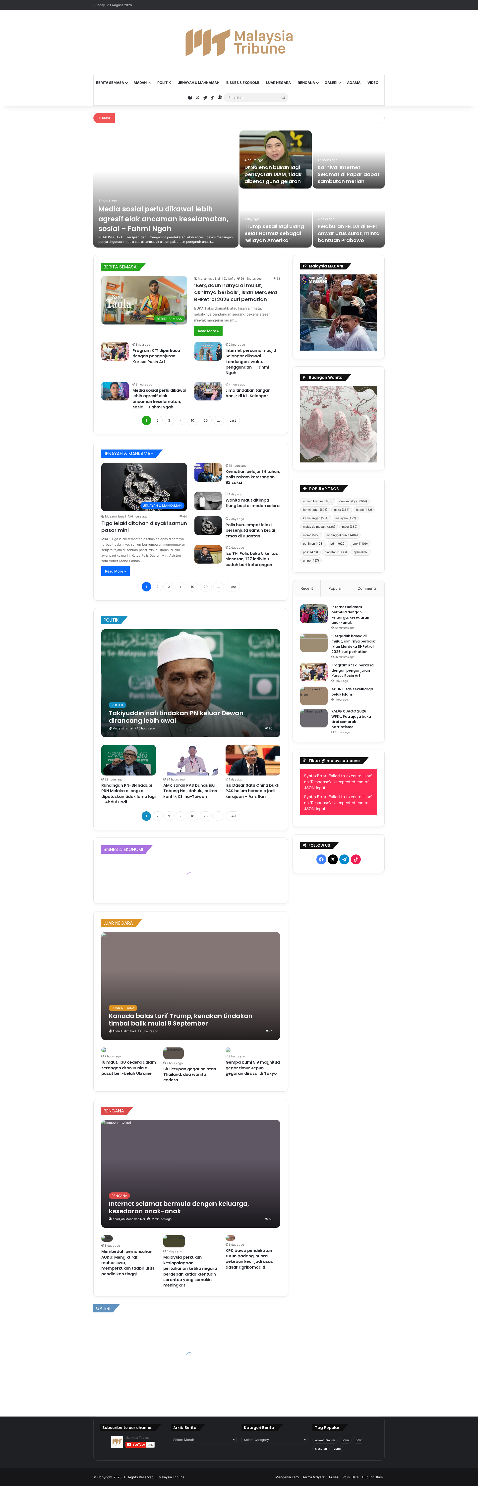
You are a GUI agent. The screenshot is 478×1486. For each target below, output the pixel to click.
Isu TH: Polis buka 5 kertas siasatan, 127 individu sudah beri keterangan (252, 559)
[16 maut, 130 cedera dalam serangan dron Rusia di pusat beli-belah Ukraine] (103, 1049)
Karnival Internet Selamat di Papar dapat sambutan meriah (349, 174)
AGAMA (353, 82)
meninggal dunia (342, 535)
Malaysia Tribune (171, 1477)
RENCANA (306, 82)
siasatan (336, 552)
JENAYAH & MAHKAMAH (198, 82)
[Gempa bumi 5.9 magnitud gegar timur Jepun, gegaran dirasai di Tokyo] (228, 1049)
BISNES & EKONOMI (242, 82)
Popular (335, 588)
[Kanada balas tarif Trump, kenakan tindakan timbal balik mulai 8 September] (190, 986)
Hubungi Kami (372, 1477)
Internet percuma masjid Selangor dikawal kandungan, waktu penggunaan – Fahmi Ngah (251, 362)
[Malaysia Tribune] (239, 42)
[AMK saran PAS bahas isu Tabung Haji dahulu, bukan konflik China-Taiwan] (190, 760)
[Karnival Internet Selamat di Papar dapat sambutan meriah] (349, 159)
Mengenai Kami (287, 1477)
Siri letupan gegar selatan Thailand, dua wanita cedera (189, 1074)
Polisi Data (350, 1477)
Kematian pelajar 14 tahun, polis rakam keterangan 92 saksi (253, 477)
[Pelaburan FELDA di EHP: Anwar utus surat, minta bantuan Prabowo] (349, 219)
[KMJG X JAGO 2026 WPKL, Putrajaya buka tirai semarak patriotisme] (314, 718)
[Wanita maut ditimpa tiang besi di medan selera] (208, 501)
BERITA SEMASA (110, 82)
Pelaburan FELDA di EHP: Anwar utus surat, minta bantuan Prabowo (349, 233)
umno (311, 560)
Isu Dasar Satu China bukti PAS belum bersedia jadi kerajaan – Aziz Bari (252, 790)
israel (364, 510)
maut (349, 526)
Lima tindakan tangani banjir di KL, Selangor (248, 393)
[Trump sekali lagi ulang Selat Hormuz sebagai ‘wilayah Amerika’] (275, 219)
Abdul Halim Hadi (124, 1031)
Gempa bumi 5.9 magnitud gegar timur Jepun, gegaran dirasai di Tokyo (253, 1067)
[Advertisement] (338, 997)
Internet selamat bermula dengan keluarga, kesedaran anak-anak (350, 614)
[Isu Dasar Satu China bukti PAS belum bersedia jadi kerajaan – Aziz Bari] (253, 760)
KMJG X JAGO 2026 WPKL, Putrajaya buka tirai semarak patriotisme (351, 719)
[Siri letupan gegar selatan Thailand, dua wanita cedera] (173, 1053)
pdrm (338, 543)
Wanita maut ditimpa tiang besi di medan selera (253, 503)
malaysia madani (319, 526)
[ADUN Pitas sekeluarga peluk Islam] (314, 696)
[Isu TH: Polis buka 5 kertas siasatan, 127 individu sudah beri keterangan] (208, 554)
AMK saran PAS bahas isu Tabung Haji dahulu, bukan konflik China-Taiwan (190, 790)
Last (233, 420)
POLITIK (164, 82)
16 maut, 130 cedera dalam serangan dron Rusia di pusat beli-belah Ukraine (128, 1067)
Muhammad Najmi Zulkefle (216, 278)
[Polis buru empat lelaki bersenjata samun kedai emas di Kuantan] (208, 525)
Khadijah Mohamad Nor (129, 1219)
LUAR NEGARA (278, 82)
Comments (367, 588)
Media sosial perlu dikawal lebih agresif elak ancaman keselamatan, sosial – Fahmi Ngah (163, 218)
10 (192, 420)
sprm (361, 552)
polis (310, 552)
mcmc (311, 535)
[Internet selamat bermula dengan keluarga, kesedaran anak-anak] (190, 1174)
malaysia (345, 518)
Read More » (208, 331)
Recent (306, 588)
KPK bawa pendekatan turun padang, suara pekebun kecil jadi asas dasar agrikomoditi (249, 1259)
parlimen (313, 543)
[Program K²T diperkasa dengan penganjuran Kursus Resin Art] (115, 351)
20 (206, 420)
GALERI (331, 82)
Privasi (334, 1477)
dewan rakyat (353, 501)
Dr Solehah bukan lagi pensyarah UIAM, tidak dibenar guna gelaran (272, 174)
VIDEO (372, 82)
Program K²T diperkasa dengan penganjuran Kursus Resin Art (156, 356)
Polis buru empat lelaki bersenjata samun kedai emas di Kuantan (250, 530)
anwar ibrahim (317, 501)
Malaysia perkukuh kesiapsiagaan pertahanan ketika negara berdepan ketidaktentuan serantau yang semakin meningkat (190, 1271)
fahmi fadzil (315, 510)
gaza (341, 510)
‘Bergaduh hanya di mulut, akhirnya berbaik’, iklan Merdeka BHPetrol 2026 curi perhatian (235, 292)
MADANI (141, 82)
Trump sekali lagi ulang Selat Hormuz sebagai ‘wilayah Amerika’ (274, 233)
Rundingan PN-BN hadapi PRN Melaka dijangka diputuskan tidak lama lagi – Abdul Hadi (128, 793)
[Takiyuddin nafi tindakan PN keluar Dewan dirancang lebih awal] (190, 683)
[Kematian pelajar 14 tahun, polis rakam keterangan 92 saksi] (208, 472)
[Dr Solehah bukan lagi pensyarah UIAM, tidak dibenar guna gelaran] (275, 159)
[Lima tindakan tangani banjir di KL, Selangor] (208, 391)
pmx (360, 543)
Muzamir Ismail (115, 516)
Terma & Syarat (314, 1477)
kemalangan (315, 518)
